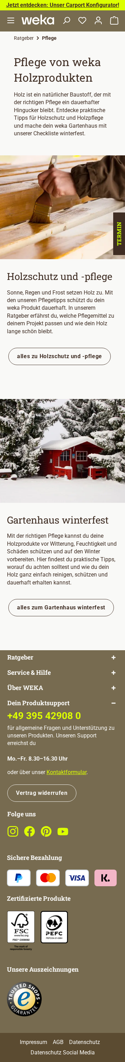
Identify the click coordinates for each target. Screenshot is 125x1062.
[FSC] (21, 930)
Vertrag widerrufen (42, 793)
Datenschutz (84, 1042)
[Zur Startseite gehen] (38, 20)
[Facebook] (29, 835)
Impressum (33, 1042)
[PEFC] (54, 927)
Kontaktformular (66, 772)
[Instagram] (12, 835)
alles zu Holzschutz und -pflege (59, 356)
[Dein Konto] (98, 20)
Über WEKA (25, 688)
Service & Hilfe (29, 673)
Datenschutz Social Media (63, 1052)
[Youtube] (62, 835)
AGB (58, 1042)
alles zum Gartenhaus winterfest (61, 607)
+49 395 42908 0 (44, 715)
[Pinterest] (46, 835)
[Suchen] (66, 20)
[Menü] (11, 20)
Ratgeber (20, 657)
